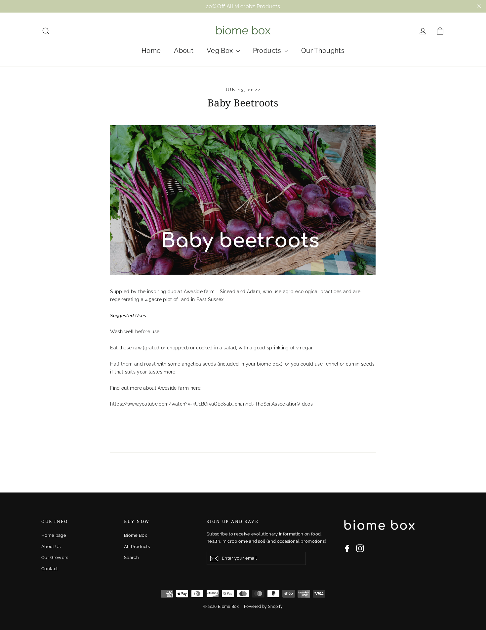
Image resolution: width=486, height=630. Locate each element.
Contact (49, 568)
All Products (137, 546)
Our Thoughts (322, 51)
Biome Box (135, 535)
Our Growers (54, 557)
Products (268, 51)
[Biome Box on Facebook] (347, 548)
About (183, 51)
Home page (53, 535)
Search (131, 557)
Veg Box (221, 51)
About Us (51, 546)
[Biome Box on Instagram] (360, 548)
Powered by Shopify (263, 606)
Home (151, 51)
